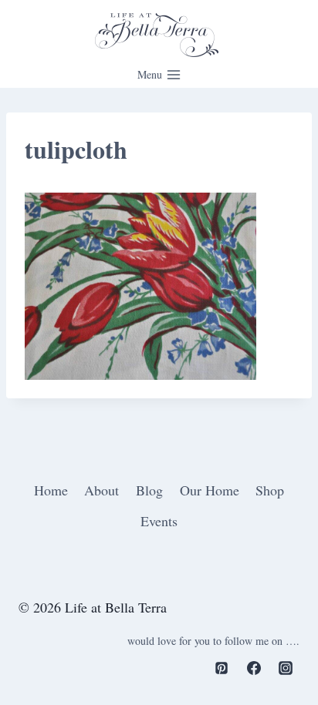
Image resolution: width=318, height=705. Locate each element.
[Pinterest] (221, 668)
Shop (269, 490)
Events (159, 521)
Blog (149, 490)
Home (51, 490)
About (101, 490)
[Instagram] (285, 668)
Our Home (209, 490)
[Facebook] (254, 668)
